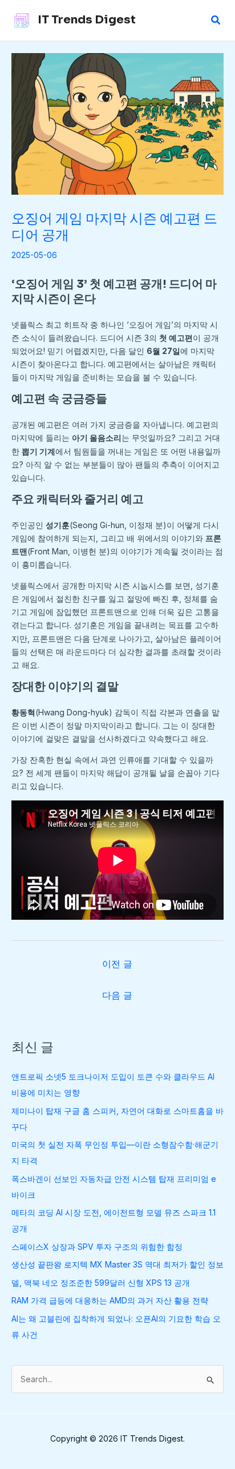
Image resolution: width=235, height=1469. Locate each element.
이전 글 (117, 963)
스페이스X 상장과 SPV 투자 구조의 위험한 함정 (97, 1246)
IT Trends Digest (87, 20)
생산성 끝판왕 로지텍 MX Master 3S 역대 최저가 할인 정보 (117, 1264)
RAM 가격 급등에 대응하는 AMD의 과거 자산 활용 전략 (109, 1300)
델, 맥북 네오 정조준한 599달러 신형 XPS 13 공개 (100, 1282)
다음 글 (117, 995)
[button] (216, 20)
